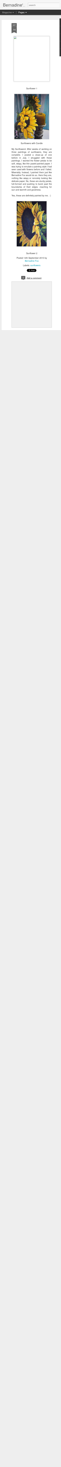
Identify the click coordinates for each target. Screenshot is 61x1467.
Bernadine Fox (32, 260)
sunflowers (35, 265)
